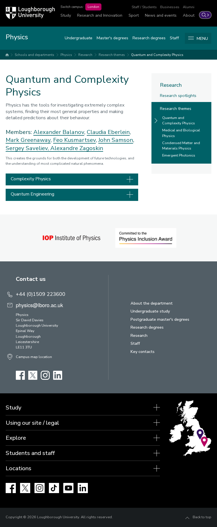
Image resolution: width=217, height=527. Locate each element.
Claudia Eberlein (108, 132)
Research (85, 55)
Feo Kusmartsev (74, 140)
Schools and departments (34, 55)
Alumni (188, 7)
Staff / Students (144, 7)
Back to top (202, 517)
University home (7, 54)
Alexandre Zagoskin (76, 148)
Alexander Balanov (58, 132)
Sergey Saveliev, (28, 148)
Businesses (169, 7)
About (188, 15)
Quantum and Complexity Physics (157, 55)
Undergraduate (78, 38)
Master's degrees (112, 38)
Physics (66, 55)
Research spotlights (178, 95)
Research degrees (149, 38)
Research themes (112, 55)
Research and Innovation (99, 15)
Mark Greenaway (28, 140)
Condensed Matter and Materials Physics (181, 145)
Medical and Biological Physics (181, 133)
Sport (134, 15)
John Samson (115, 140)
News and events (161, 15)
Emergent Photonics (178, 155)
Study (65, 15)
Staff (174, 38)
